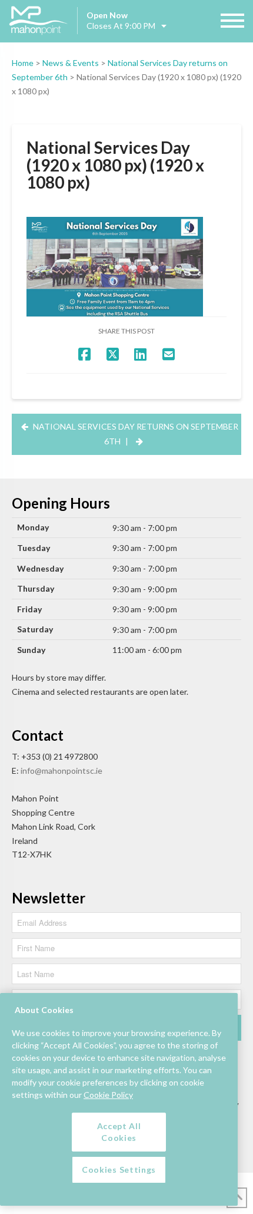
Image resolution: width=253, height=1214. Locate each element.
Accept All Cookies (119, 1132)
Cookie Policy (108, 1095)
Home (23, 63)
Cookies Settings (119, 1169)
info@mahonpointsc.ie (61, 771)
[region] (119, 1099)
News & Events (70, 63)
